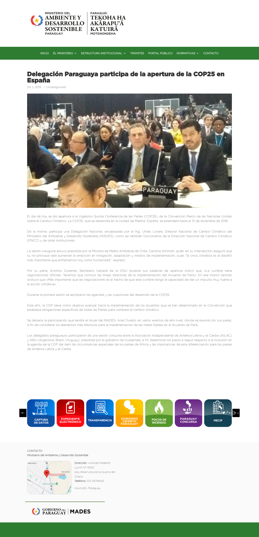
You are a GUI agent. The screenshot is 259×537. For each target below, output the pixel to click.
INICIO (44, 53)
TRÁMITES (137, 53)
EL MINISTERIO (63, 53)
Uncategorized (56, 87)
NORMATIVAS (186, 53)
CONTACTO (211, 53)
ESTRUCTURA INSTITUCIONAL (101, 53)
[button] (23, 413)
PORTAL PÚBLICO (160, 53)
